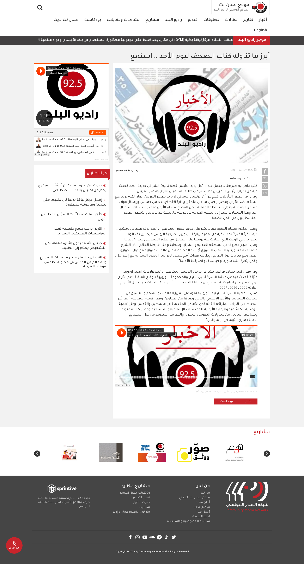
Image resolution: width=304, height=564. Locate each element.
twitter (173, 537)
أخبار (263, 20)
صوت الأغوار (141, 502)
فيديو (193, 20)
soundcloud (152, 537)
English (260, 30)
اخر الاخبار (100, 173)
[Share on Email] (265, 193)
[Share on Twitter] (265, 179)
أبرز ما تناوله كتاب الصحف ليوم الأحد (212, 391)
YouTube (144, 537)
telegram (159, 537)
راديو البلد (173, 20)
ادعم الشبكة (201, 517)
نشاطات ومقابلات (123, 20)
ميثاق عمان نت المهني (194, 498)
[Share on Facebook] (265, 171)
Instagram (137, 537)
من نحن (205, 493)
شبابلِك (144, 507)
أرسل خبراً (203, 512)
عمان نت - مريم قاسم (242, 179)
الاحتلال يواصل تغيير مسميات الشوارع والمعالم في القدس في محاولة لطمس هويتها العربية (73, 262)
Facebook (130, 537)
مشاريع (152, 20)
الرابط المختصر (125, 171)
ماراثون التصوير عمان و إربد (131, 512)
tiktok (166, 537)
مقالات (231, 20)
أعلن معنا (203, 502)
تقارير (248, 20)
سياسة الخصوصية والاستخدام (188, 521)
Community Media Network (153, 552)
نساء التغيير (141, 498)
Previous (267, 453)
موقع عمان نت (234, 5)
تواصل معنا (201, 507)
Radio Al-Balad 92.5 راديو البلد (243, 391)
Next (37, 453)
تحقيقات (211, 20)
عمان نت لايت (66, 20)
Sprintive (77, 502)
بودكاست (92, 20)
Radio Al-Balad (102, 159)
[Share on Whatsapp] (265, 186)
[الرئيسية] (259, 7)
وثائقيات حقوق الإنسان (134, 493)
